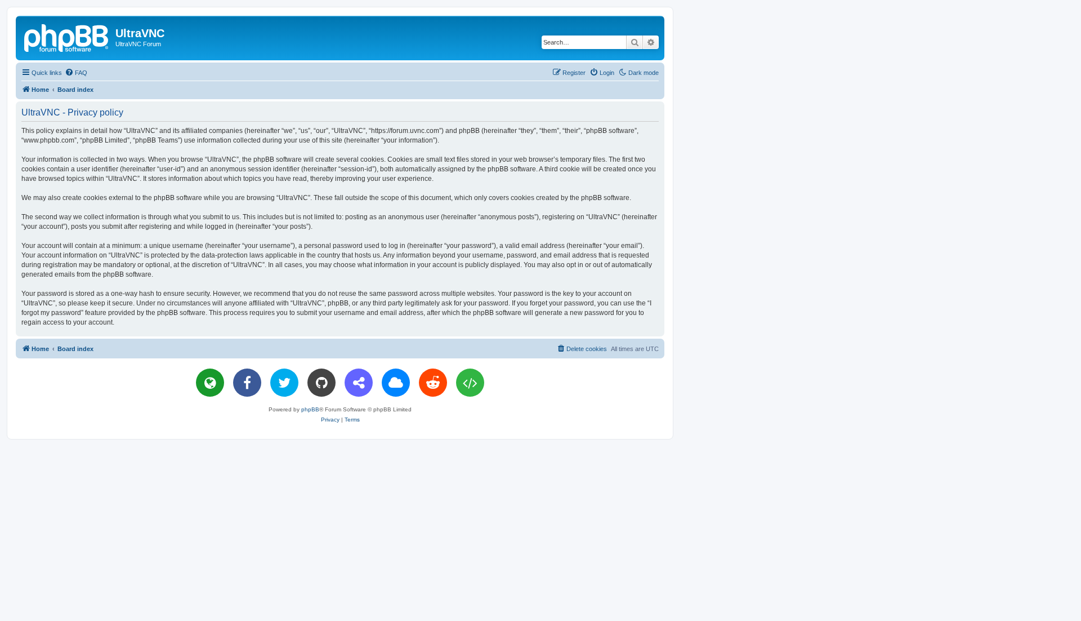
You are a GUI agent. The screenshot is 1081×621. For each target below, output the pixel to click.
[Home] (67, 37)
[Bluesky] (396, 383)
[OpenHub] (470, 383)
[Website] (210, 383)
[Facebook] (247, 383)
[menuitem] (76, 72)
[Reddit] (433, 383)
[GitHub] (321, 383)
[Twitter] (284, 383)
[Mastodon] (359, 383)
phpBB (310, 409)
